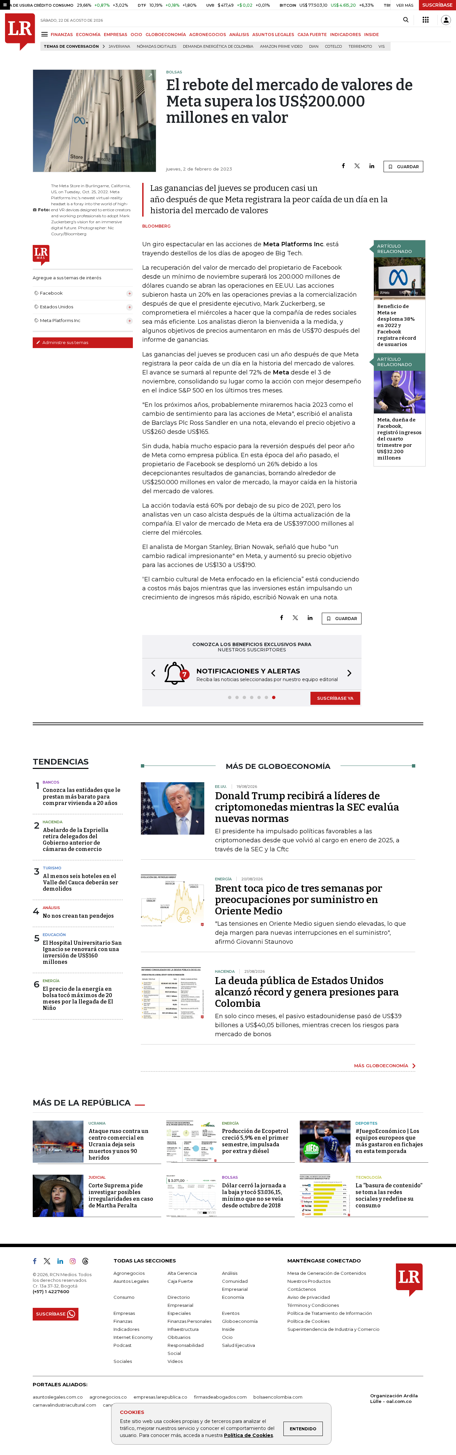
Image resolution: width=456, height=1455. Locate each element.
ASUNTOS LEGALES (273, 34)
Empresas (124, 1313)
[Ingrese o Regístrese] (446, 20)
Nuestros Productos (308, 1281)
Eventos (230, 1313)
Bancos (51, 782)
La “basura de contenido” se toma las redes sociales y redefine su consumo (389, 1195)
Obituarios (179, 1337)
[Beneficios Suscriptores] (426, 20)
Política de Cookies (248, 1435)
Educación (54, 934)
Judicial (96, 1177)
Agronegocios (129, 1273)
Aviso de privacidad (308, 1297)
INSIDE (371, 34)
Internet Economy (133, 1337)
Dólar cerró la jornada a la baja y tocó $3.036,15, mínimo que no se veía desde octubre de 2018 (254, 1195)
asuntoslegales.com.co (58, 1397)
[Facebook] (343, 166)
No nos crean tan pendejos (78, 916)
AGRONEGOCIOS (207, 34)
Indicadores (126, 1329)
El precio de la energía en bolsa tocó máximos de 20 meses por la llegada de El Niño (78, 998)
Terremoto (360, 46)
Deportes (367, 1123)
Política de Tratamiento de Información (329, 1313)
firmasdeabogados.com (220, 1397)
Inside (228, 1329)
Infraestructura (183, 1329)
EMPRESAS (115, 34)
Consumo (124, 1297)
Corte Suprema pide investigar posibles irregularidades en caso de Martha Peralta (120, 1195)
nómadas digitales (156, 46)
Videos (175, 1361)
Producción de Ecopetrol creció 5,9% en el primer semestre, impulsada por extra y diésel (255, 1141)
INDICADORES (345, 34)
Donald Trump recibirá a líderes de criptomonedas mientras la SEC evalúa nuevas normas (307, 807)
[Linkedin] (372, 166)
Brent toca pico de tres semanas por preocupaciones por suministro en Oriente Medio (298, 899)
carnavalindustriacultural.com (64, 1405)
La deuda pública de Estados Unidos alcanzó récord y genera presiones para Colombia (307, 992)
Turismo (52, 868)
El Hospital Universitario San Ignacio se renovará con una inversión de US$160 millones (82, 952)
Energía (51, 980)
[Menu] (45, 34)
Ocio (227, 1337)
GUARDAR (407, 166)
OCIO (136, 34)
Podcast (122, 1345)
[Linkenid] (62, 1262)
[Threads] (88, 1262)
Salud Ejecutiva (238, 1345)
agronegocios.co (108, 1397)
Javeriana (119, 46)
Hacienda (52, 822)
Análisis (51, 907)
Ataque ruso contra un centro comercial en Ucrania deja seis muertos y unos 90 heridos (118, 1144)
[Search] (405, 20)
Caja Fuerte (180, 1281)
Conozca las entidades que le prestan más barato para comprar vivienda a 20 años (82, 796)
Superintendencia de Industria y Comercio (333, 1329)
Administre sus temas (64, 342)
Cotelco (333, 46)
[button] (151, 673)
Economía (233, 1297)
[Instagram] (75, 1262)
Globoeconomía (240, 1321)
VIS (382, 46)
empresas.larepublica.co (160, 1397)
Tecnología (369, 1177)
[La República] (20, 32)
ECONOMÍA (88, 34)
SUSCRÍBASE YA (335, 698)
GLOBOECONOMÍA (166, 34)
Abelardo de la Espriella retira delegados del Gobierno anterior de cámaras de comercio (75, 840)
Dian (313, 46)
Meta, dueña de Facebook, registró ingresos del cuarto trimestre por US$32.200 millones (399, 439)
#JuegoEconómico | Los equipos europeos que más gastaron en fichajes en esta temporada (389, 1141)
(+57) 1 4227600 (51, 1291)
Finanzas (122, 1321)
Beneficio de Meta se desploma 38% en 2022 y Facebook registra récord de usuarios (396, 325)
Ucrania (96, 1123)
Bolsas (230, 1177)
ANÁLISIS (239, 34)
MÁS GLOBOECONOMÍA (381, 1065)
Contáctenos (301, 1289)
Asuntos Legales (131, 1281)
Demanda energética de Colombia (218, 46)
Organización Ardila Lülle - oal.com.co (394, 1398)
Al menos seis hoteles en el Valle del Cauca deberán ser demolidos (80, 882)
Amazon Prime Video (281, 46)
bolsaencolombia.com (277, 1397)
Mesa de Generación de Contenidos (326, 1273)
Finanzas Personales (189, 1321)
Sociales (122, 1361)
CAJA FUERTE (312, 34)
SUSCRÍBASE (437, 5)
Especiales (179, 1313)
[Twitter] (357, 166)
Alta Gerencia (182, 1273)
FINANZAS (62, 34)
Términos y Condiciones (313, 1305)
